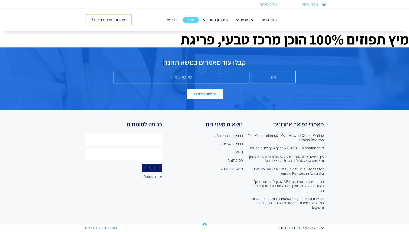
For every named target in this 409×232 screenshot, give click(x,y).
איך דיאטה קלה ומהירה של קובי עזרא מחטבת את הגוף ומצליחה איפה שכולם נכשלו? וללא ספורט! (286, 158)
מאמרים (247, 19)
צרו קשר (172, 19)
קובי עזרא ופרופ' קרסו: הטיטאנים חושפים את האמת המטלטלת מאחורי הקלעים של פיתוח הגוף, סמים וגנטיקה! (288, 203)
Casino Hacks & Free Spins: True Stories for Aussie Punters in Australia (289, 171)
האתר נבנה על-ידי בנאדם (101, 228)
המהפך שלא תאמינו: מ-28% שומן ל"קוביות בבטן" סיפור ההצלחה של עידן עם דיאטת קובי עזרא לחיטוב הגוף (288, 186)
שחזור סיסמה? (153, 177)
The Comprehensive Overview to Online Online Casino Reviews (286, 137)
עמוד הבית (270, 19)
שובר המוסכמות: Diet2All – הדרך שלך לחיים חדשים (287, 148)
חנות (190, 19)
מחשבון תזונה (217, 19)
